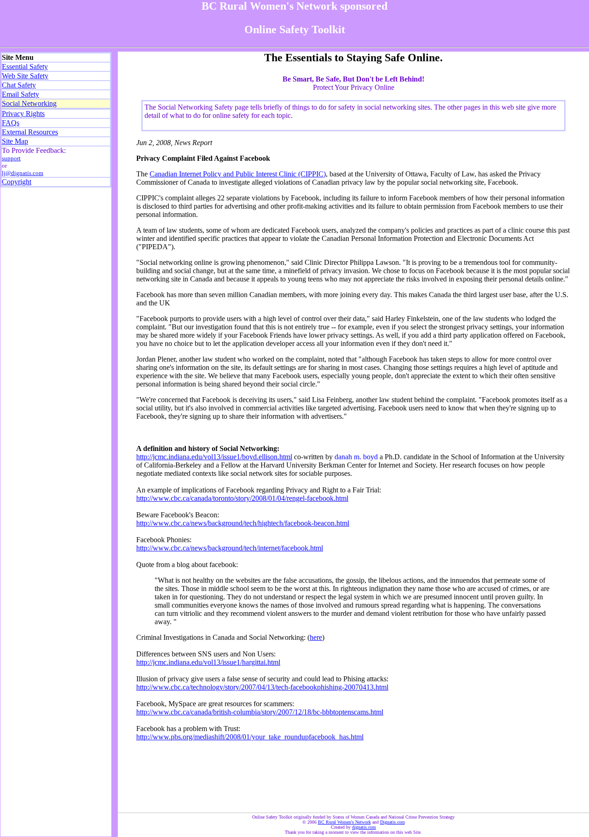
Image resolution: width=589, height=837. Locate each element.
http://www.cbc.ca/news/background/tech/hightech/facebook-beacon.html (242, 523)
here (316, 637)
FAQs (10, 123)
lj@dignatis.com (22, 173)
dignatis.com (364, 827)
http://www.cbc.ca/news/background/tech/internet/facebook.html (229, 548)
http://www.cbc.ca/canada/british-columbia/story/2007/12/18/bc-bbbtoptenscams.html (259, 712)
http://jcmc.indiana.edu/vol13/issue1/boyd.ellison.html (214, 457)
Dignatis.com (392, 822)
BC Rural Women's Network (344, 822)
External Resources (30, 132)
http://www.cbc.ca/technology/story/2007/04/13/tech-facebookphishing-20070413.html (262, 687)
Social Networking (29, 103)
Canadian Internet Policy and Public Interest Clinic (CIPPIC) (238, 174)
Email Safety (20, 94)
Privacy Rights (23, 113)
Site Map (15, 141)
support (11, 158)
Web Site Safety (25, 76)
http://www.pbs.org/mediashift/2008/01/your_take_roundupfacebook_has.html (250, 737)
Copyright (16, 182)
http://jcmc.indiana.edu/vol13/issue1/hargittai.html (208, 662)
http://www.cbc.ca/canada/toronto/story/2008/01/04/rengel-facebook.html (242, 498)
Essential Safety (25, 66)
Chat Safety (19, 85)
